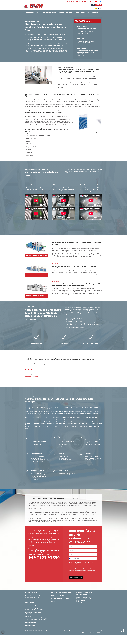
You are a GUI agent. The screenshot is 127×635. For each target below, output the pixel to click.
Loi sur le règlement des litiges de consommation (90, 632)
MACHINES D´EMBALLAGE (31, 593)
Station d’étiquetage (41, 618)
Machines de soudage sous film (33, 595)
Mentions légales (64, 630)
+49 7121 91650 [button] (88, 1)
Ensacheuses (28, 600)
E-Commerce (57, 185)
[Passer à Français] (100, 8)
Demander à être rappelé (76, 577)
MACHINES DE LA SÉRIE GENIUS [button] (35, 275)
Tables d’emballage (43, 619)
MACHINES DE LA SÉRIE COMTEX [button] (35, 296)
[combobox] (70, 558)
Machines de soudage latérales (32, 597)
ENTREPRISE (54, 601)
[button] (3, 632)
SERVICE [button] (98, 5)
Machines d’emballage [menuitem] (32, 12)
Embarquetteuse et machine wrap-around (35, 613)
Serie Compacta (82, 26)
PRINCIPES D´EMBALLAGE (57, 595)
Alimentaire (29, 185)
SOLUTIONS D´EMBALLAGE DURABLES (60, 598)
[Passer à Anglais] (98, 8)
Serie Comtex (81, 48)
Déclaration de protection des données (79, 630)
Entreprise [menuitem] (95, 12)
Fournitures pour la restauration (90, 185)
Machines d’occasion (30, 625)
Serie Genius (81, 38)
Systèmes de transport (30, 619)
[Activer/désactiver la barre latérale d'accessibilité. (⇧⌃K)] (123, 631)
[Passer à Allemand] (96, 8)
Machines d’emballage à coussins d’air (34, 605)
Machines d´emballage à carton (33, 612)
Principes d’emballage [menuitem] (65, 12)
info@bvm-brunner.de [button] (74, 1)
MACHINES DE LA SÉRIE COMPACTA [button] (36, 255)
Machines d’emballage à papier (33, 608)
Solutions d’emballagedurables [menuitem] (82, 13)
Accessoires (28, 616)
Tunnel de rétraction (30, 602)
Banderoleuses (28, 599)
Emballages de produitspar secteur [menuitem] (49, 13)
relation (42, 124)
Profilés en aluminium (30, 618)
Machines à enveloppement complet (34, 609)
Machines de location (30, 622)
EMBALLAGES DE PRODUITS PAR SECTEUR (61, 593)
